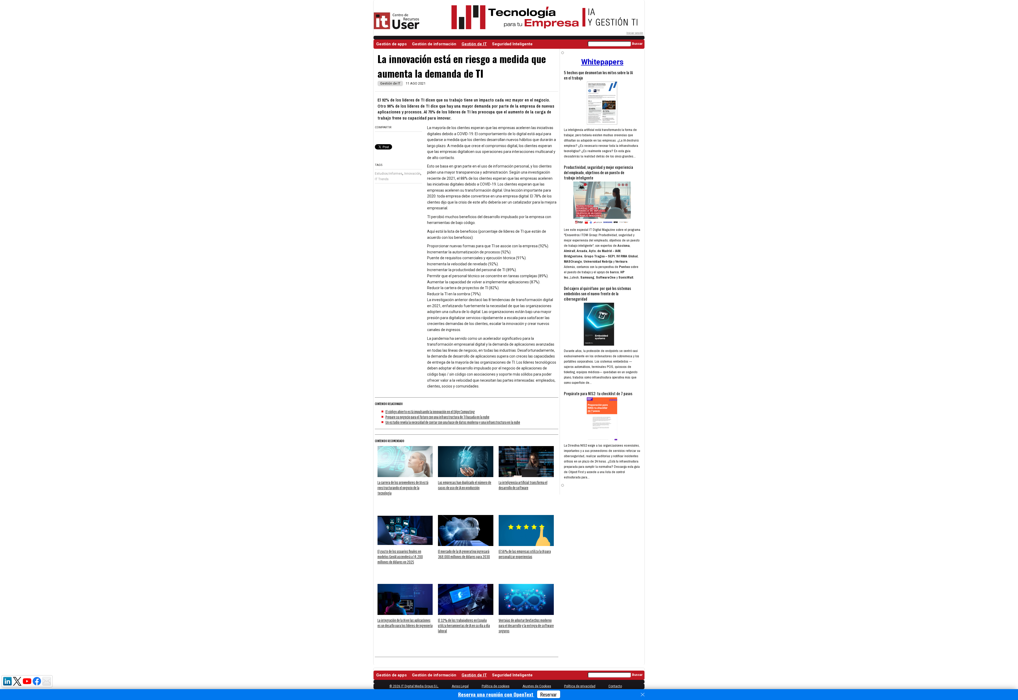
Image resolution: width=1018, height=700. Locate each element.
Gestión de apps (391, 44)
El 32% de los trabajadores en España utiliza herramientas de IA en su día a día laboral (464, 625)
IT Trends (382, 179)
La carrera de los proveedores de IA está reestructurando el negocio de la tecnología (403, 487)
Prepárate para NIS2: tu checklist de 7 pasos (598, 393)
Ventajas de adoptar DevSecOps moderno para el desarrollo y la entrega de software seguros (526, 625)
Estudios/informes (388, 173)
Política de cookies (496, 686)
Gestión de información (434, 44)
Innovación (412, 173)
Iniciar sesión (634, 33)
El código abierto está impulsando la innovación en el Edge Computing (430, 411)
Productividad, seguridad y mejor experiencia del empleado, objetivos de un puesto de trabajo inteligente (598, 172)
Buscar (637, 44)
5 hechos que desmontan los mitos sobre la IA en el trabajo (598, 75)
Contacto (615, 686)
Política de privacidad (579, 686)
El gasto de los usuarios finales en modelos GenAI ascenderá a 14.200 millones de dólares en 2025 (400, 556)
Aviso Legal (460, 686)
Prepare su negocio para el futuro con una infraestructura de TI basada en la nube (437, 417)
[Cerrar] (642, 695)
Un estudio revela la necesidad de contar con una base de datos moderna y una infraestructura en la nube (452, 422)
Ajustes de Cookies (537, 686)
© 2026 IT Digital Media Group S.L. (414, 686)
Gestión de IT (474, 44)
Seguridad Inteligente (512, 44)
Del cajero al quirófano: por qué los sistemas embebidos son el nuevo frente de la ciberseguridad (597, 293)
